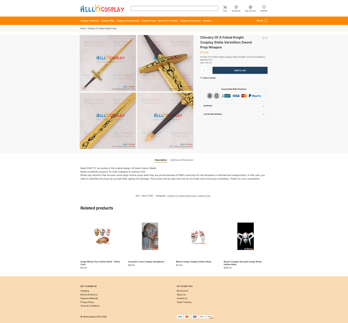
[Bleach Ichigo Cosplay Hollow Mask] (198, 236)
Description (161, 160)
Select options (150, 271)
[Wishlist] (120, 219)
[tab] (161, 160)
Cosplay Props (203, 196)
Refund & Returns (88, 294)
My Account (182, 290)
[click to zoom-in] (108, 63)
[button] (262, 21)
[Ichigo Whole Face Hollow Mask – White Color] (102, 236)
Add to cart (240, 70)
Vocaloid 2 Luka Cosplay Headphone (146, 261)
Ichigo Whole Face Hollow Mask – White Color (100, 263)
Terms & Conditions (90, 306)
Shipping (207, 106)
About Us (181, 294)
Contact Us (182, 298)
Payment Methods (89, 298)
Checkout (236, 11)
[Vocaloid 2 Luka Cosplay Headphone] (150, 236)
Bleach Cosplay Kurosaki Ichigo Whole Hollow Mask (243, 263)
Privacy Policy (87, 302)
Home (83, 28)
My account (250, 11)
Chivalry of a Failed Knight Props (102, 28)
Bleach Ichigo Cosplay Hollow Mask (193, 261)
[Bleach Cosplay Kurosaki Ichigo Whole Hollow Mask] (245, 236)
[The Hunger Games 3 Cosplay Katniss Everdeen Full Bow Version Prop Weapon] (263, 38)
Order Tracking (184, 302)
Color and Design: (212, 114)
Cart (225, 11)
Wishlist (264, 11)
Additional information (181, 160)
